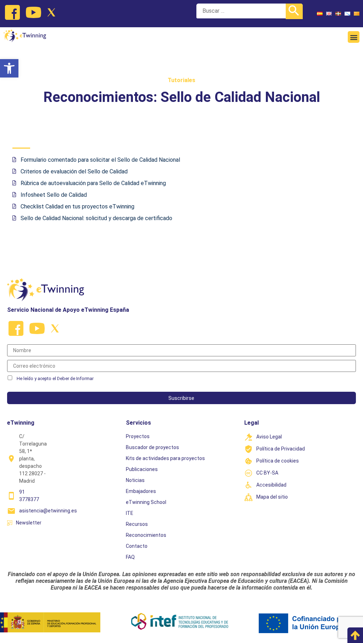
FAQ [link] (130, 557)
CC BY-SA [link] (267, 473)
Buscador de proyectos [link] (152, 447)
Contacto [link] (136, 546)
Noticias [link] (135, 480)
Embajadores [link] (141, 491)
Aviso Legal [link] (269, 437)
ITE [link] (129, 513)
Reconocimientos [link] (146, 535)
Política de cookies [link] (277, 461)
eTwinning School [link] (146, 502)
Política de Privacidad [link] (280, 449)
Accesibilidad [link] (271, 485)
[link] (9, 68)
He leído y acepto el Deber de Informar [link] (55, 378)
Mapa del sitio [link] (272, 497)
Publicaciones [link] (142, 469)
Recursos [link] (137, 524)
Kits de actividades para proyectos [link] (165, 458)
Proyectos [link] (138, 436)
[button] (353, 37)
